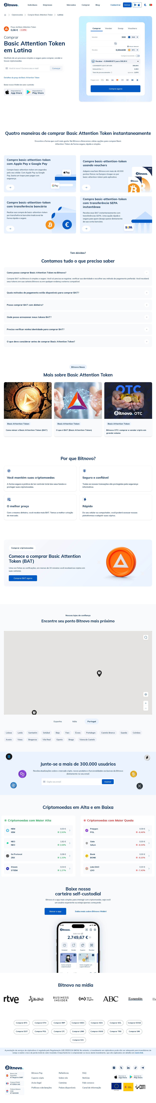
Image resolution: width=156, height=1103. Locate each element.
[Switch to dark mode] (145, 5)
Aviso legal (36, 1082)
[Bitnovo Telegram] (142, 1067)
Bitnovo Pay (37, 1073)
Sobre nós (63, 1078)
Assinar (107, 781)
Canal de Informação (91, 1087)
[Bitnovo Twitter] (121, 1067)
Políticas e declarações (41, 1087)
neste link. (139, 1053)
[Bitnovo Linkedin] (128, 1067)
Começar (56, 68)
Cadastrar (116, 5)
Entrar (127, 5)
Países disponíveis (67, 1087)
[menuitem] (32, 4)
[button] (150, 5)
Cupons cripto (37, 1078)
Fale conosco (88, 1082)
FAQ (84, 1073)
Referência (63, 1073)
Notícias (86, 1078)
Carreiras (63, 1082)
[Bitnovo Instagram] (114, 1067)
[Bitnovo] (11, 5)
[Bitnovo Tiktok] (135, 1067)
